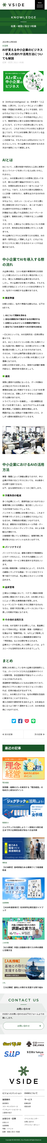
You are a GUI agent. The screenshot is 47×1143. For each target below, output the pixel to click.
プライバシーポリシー (32, 1125)
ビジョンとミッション (12, 1093)
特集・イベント (7, 1128)
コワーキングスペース (10, 1106)
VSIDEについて (31, 1093)
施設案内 (5, 1103)
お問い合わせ (23, 1025)
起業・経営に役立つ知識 (11, 1132)
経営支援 (27, 1106)
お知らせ (5, 1122)
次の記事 (38, 734)
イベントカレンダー (31, 1118)
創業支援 (27, 1103)
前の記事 (8, 734)
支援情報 (5, 1125)
